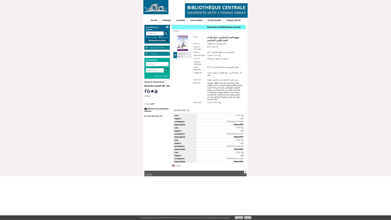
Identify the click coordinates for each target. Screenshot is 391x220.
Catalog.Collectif (233, 20)
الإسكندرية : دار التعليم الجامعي (223, 52)
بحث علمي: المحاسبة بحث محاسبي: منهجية (222, 80)
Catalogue (166, 20)
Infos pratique (196, 20)
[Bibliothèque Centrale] (155, 7)
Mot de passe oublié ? (161, 76)
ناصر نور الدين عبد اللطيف (216, 43)
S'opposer (239, 218)
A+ (151, 174)
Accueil (154, 20)
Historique (154, 54)
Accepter (247, 218)
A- (146, 174)
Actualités (180, 20)
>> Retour (176, 31)
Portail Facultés (214, 20)
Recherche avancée (157, 40)
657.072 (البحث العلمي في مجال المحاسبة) (222, 67)
